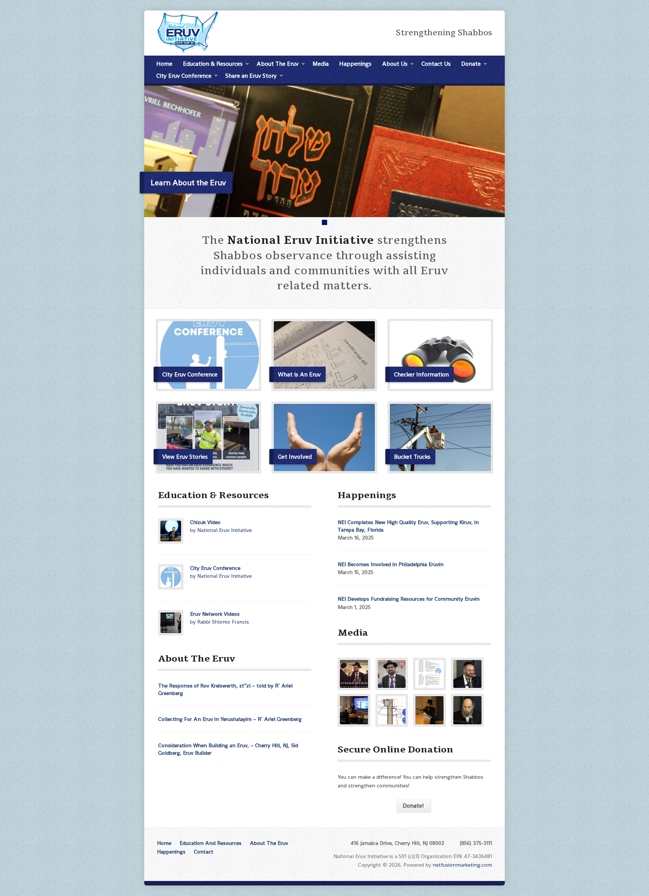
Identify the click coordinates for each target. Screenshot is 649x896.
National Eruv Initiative (224, 530)
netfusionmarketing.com (462, 864)
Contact (203, 851)
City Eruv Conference (215, 568)
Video (193, 539)
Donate (471, 64)
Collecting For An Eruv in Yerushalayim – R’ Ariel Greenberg (230, 719)
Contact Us (436, 64)
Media (320, 64)
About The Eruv (278, 64)
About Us (395, 64)
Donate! (413, 806)
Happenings (355, 64)
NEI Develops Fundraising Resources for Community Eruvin (409, 598)
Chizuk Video (205, 522)
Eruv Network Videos (215, 613)
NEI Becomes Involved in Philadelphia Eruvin (391, 564)
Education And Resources (210, 843)
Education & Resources (213, 64)
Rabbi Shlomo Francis (223, 621)
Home (164, 64)
